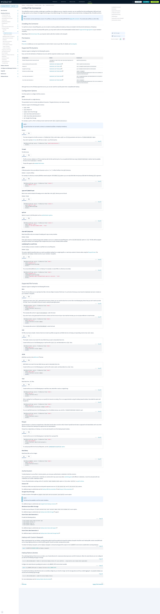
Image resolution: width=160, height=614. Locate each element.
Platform (55, 1)
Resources (72, 1)
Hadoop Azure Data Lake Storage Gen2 (50, 533)
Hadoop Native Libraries (116, 20)
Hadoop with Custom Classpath (118, 18)
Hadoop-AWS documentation (49, 489)
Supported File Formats (116, 14)
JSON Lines (36, 357)
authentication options (47, 215)
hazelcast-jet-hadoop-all (56, 64)
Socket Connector (6, 43)
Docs (90, 1)
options (38, 268)
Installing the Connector (116, 7)
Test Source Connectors (7, 41)
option (57, 446)
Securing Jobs (73, 44)
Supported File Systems (116, 10)
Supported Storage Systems (86, 29)
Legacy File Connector (8, 34)
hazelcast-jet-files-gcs (55, 68)
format (34, 140)
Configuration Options (116, 12)
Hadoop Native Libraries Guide (43, 579)
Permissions (114, 9)
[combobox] (138, 2)
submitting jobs (68, 477)
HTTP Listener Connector (7, 44)
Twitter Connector (6, 46)
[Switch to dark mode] (133, 2)
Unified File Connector (8, 33)
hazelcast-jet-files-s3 (55, 66)
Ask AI (147, 1)
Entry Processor (5, 53)
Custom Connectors (6, 48)
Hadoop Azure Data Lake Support (48, 528)
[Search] (138, 2)
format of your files (35, 34)
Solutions (63, 1)
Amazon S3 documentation (66, 489)
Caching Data (4, 20)
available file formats (39, 163)
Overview (24, 584)
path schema (81, 481)
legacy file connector (75, 18)
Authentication (114, 16)
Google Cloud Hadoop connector (48, 504)
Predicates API (4, 23)
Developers (82, 1)
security (24, 44)
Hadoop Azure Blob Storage (47, 512)
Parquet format (92, 252)
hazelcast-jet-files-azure (56, 71)
